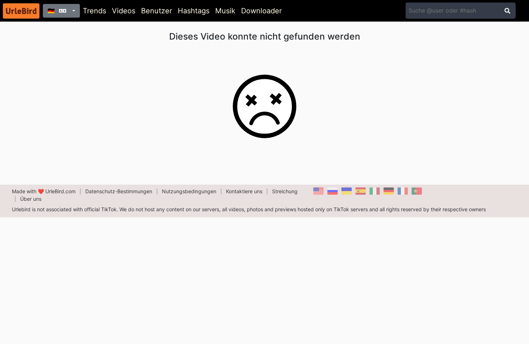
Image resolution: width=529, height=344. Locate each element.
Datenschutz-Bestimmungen (118, 191)
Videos (123, 10)
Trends (94, 10)
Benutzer (156, 10)
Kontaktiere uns (244, 191)
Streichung (285, 191)
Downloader (261, 10)
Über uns (30, 199)
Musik (225, 10)
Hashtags (193, 10)
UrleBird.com (60, 191)
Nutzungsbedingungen (189, 191)
